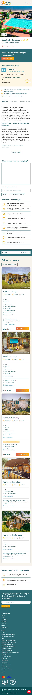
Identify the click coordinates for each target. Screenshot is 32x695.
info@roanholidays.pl (6, 690)
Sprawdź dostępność (8, 58)
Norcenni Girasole (5, 664)
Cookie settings (14, 693)
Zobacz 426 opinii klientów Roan (16, 71)
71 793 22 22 (23, 689)
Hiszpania (3, 621)
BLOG (2, 672)
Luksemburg (4, 627)
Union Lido (4, 658)
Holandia (6, 42)
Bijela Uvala (4, 654)
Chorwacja (4, 619)
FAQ (2, 638)
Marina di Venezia (6, 656)
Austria (3, 625)
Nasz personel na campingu (8, 646)
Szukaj (4, 194)
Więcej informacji (16, 152)
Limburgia (11, 42)
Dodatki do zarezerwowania (8, 640)
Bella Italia (4, 662)
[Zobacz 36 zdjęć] (16, 21)
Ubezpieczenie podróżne (7, 636)
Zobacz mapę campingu (10, 264)
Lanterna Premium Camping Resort (10, 652)
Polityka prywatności (6, 648)
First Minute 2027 (5, 668)
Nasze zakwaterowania (7, 644)
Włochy (3, 617)
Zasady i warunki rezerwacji (8, 634)
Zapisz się (5, 606)
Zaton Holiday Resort (6, 650)
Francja (3, 615)
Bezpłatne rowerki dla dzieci (8, 642)
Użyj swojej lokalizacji (18, 194)
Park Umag (4, 666)
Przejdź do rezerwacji (22, 328)
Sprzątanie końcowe (6, 670)
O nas (2, 632)
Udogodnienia (13, 101)
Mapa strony (4, 693)
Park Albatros (4, 660)
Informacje (5, 101)
